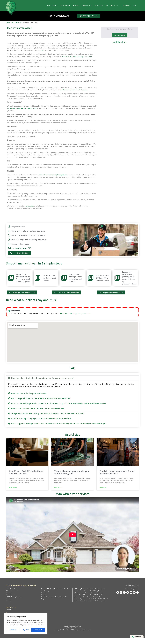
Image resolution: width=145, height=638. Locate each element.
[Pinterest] (134, 592)
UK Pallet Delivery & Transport (14, 597)
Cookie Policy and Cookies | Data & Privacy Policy (88, 591)
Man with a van (16, 23)
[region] (25, 623)
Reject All (26, 630)
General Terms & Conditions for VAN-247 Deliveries (88, 595)
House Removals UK (11, 589)
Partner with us (87, 5)
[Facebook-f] (117, 592)
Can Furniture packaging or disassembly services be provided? (41, 418)
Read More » (13, 487)
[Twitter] (127, 592)
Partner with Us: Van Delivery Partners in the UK (54, 589)
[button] (72, 378)
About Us (76, 5)
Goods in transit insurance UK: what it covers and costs (117, 472)
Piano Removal (10, 599)
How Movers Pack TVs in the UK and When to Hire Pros (26, 472)
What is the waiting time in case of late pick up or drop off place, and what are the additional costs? (58, 403)
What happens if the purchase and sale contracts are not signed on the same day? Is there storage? (58, 423)
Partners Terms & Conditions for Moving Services (88, 597)
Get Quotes (44, 595)
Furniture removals (11, 595)
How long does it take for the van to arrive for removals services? (42, 378)
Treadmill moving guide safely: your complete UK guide (72, 472)
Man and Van (9, 593)
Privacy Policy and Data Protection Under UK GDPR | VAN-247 (91, 599)
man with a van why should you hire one (77, 56)
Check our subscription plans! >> (74, 313)
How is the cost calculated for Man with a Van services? (37, 408)
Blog (107, 5)
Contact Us (114, 5)
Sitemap (8, 601)
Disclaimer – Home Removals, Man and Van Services (88, 593)
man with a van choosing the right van (52, 175)
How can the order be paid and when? (29, 393)
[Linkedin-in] (124, 592)
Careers (43, 593)
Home (8, 23)
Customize (12, 630)
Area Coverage (65, 5)
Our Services (51, 5)
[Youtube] (131, 592)
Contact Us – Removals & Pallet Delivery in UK (53, 597)
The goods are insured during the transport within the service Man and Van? (47, 413)
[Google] (137, 592)
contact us (30, 206)
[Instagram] (121, 592)
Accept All (38, 630)
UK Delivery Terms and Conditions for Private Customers (90, 589)
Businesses (99, 5)
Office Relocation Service (13, 591)
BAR (43, 50)
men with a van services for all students (72, 90)
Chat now (8, 609)
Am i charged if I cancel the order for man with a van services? (41, 398)
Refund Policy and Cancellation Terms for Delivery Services (90, 601)
